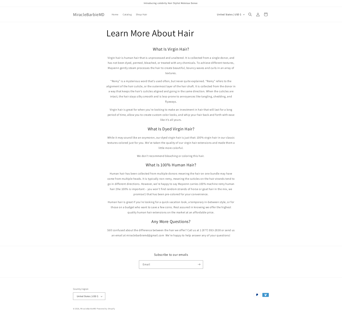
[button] (250, 14)
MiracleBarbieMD (88, 309)
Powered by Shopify (106, 309)
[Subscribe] (199, 264)
